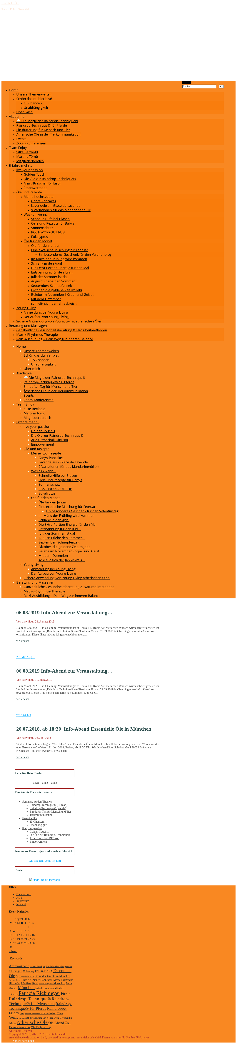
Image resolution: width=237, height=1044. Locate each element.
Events (21, 138)
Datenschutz (23, 894)
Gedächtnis (29, 976)
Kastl (35, 983)
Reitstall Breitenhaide (34, 1014)
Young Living (26, 308)
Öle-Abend (56, 1023)
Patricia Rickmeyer (39, 993)
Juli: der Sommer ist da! (49, 276)
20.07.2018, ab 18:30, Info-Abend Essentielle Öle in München (83, 729)
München (26, 987)
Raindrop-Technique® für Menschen (39, 1001)
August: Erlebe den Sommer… (54, 281)
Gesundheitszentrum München (52, 976)
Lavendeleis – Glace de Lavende (55, 205)
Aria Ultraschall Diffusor (42, 183)
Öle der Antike (23, 1027)
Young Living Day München (59, 1018)
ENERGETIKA (44, 971)
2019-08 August (25, 657)
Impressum (22, 901)
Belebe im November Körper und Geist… (62, 294)
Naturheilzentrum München (49, 988)
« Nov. (13, 951)
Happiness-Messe (50, 979)
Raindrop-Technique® (30, 998)
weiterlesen (22, 640)
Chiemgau (15, 971)
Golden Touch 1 (36, 174)
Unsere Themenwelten (33, 94)
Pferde (65, 994)
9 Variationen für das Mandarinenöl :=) (61, 210)
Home (13, 90)
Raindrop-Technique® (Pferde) (48, 808)
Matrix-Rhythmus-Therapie (37, 334)
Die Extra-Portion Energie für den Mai (60, 268)
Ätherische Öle (32, 1022)
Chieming (28, 971)
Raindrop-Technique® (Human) (48, 804)
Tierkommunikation (41, 814)
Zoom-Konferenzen (31, 143)
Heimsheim (67, 980)
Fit (17, 976)
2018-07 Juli (23, 715)
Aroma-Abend (19, 966)
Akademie (16, 116)
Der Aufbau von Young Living (46, 316)
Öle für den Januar (45, 245)
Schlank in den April (46, 263)
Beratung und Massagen (28, 325)
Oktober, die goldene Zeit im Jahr (56, 290)
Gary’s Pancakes (43, 201)
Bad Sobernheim (53, 966)
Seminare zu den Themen (37, 801)
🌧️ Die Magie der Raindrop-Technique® (47, 121)
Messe (69, 983)
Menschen (59, 983)
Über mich (24, 112)
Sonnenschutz (42, 227)
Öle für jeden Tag (41, 1027)
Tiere (60, 1013)
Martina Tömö (27, 156)
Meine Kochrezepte (39, 196)
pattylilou (27, 621)
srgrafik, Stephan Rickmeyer (132, 1037)
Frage (21, 976)
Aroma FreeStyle (37, 966)
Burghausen (66, 966)
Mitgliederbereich (30, 161)
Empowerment (35, 187)
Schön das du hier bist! (34, 98)
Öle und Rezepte (29, 192)
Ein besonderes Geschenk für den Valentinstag (75, 254)
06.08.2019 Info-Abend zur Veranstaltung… (64, 612)
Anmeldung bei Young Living (46, 312)
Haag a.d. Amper (31, 980)
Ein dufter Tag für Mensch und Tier (43, 130)
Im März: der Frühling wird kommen (59, 259)
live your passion (29, 170)
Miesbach (13, 988)
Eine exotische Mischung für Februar (59, 250)
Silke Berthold (27, 152)
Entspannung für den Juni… (52, 272)
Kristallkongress (46, 983)
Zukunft (12, 1023)
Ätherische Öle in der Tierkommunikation (48, 134)
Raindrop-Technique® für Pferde (41, 125)
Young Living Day (38, 1018)
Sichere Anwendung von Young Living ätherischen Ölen (59, 321)
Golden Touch (15, 980)
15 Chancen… (34, 103)
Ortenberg (13, 994)
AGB (19, 897)
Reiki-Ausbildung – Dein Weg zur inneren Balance (54, 339)
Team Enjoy (18, 147)
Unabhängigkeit (36, 107)
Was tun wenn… (36, 214)
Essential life (29, 818)
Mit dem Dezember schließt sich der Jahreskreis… (54, 301)
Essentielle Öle (10, 3)
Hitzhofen (14, 983)
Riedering (49, 1013)
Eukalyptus (39, 236)
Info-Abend (26, 983)
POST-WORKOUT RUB (48, 232)
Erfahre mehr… (20, 165)
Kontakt (21, 904)
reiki (22, 1013)
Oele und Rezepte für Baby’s (53, 223)
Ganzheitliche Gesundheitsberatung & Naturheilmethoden (61, 330)
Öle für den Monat (38, 241)
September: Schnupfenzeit (51, 285)
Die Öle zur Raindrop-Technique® (50, 179)
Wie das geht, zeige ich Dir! (45, 860)
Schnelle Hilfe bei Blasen (50, 219)
